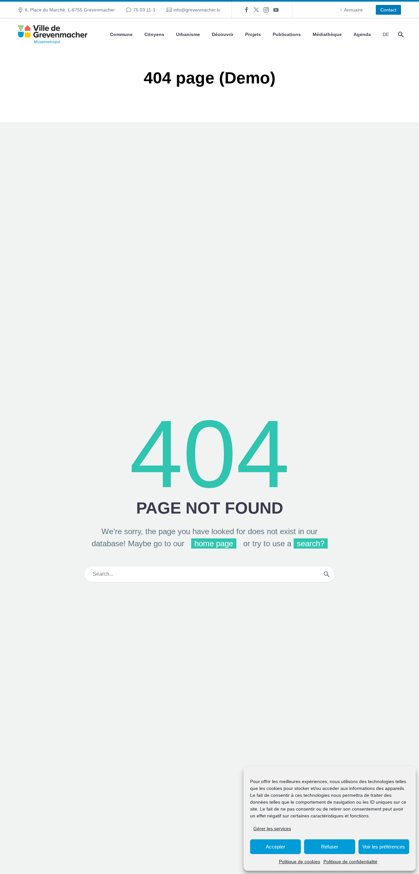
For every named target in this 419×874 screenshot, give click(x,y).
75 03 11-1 (144, 9)
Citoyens (154, 34)
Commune (121, 34)
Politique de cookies (299, 861)
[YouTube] (276, 9)
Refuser (329, 846)
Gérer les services (272, 828)
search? (310, 543)
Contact (388, 9)
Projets (253, 34)
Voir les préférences (383, 846)
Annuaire (353, 9)
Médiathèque (327, 34)
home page (213, 543)
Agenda (362, 34)
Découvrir (222, 34)
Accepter (275, 846)
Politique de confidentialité (350, 861)
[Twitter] (256, 9)
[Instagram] (266, 9)
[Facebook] (246, 9)
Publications (287, 34)
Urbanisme (188, 34)
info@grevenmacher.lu (196, 9)
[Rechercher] (400, 34)
